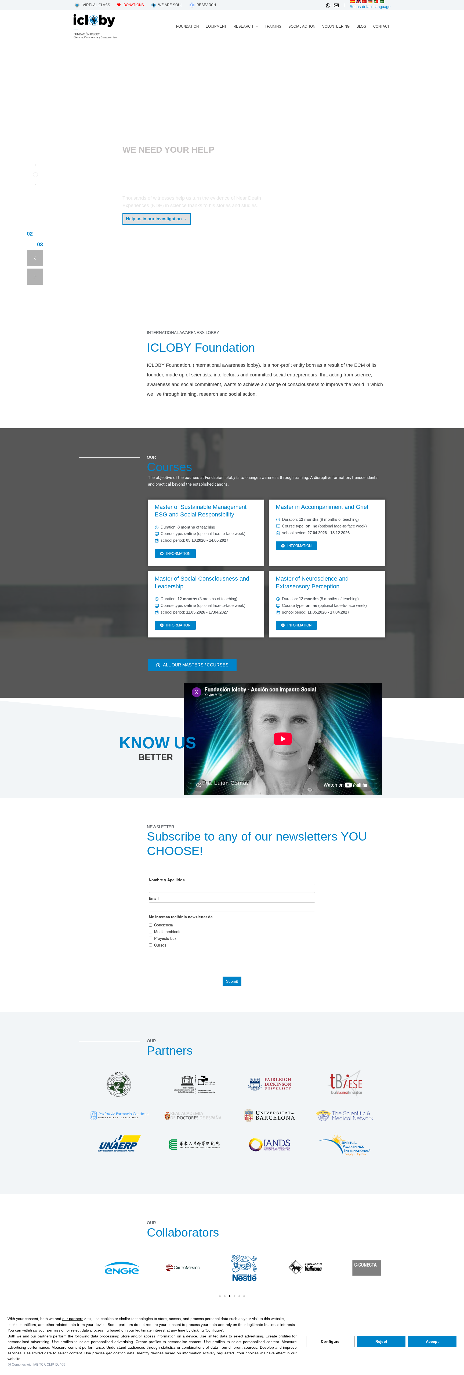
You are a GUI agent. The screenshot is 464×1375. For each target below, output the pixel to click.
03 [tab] (30, 235)
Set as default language (370, 6)
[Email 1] (336, 5)
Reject (381, 1341)
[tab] (35, 165)
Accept (432, 1341)
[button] (255, 26)
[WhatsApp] (328, 5)
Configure (330, 1341)
